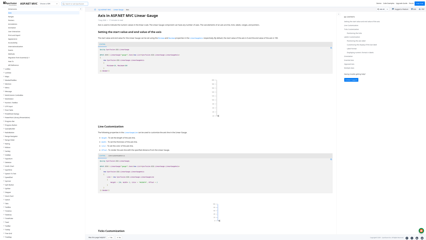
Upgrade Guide (401, 3)
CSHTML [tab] (102, 44)
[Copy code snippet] (331, 48)
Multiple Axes (349, 68)
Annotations (12, 24)
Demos (379, 3)
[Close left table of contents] (81, 9)
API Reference (13, 65)
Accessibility (12, 43)
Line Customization (351, 25)
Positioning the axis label (356, 41)
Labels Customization (352, 37)
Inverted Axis (349, 60)
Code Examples (388, 3)
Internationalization (15, 46)
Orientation (348, 56)
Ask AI (382, 9)
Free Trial (419, 3)
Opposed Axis (349, 64)
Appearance (12, 39)
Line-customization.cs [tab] (116, 156)
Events (10, 50)
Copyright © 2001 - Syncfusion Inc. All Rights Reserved (386, 238)
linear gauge (118, 10)
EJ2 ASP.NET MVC (104, 10)
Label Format (352, 49)
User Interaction (14, 31)
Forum (411, 3)
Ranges (11, 17)
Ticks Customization (351, 29)
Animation (12, 28)
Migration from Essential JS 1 (19, 58)
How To (11, 61)
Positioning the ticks (354, 33)
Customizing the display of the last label (362, 45)
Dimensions (12, 9)
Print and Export (14, 35)
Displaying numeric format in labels (360, 52)
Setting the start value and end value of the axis (362, 21)
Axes (10, 13)
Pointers (11, 20)
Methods (11, 54)
